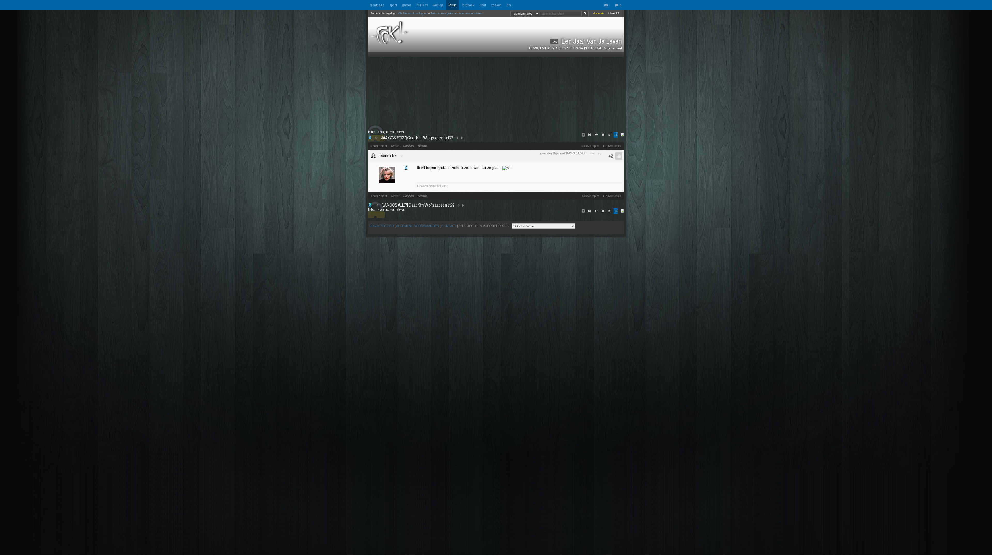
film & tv (422, 5)
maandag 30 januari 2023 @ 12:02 (561, 153)
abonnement (379, 146)
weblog (438, 5)
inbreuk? (613, 13)
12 (609, 135)
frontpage (377, 5)
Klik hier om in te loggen (412, 13)
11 (603, 135)
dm (509, 5)
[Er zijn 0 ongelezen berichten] (607, 5)
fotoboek (468, 5)
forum (452, 5)
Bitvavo (422, 146)
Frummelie (387, 155)
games (407, 5)
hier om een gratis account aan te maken (456, 13)
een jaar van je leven (392, 132)
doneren (598, 13)
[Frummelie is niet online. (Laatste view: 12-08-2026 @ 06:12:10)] (373, 155)
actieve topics (590, 146)
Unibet (395, 146)
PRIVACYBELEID (381, 226)
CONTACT (448, 226)
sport (393, 5)
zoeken (496, 5)
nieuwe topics (612, 146)
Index (371, 132)
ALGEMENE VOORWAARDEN (417, 226)
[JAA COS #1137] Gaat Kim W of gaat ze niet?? (416, 138)
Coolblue (408, 146)
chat (482, 5)
